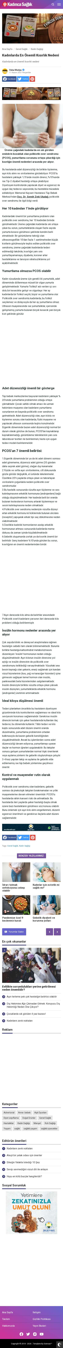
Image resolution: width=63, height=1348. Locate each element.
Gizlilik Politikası (42, 1319)
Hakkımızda (8, 1325)
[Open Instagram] (35, 1334)
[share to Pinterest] (32, 79)
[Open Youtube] (41, 1334)
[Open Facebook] (21, 1334)
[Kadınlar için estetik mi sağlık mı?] (47, 872)
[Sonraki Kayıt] (57, 931)
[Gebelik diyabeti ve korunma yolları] (47, 905)
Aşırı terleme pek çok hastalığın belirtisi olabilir (32, 996)
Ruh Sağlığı (50, 1123)
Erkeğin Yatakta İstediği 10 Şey (23, 1162)
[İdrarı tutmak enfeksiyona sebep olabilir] (16, 872)
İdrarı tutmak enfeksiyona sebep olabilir (13, 887)
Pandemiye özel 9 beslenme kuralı (12, 919)
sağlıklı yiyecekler (49, 1128)
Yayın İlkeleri (39, 1325)
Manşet (37, 1123)
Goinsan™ (48, 1344)
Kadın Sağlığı (24, 846)
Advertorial (9, 1112)
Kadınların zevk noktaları (20, 1020)
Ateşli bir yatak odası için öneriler (24, 1155)
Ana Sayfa (7, 1312)
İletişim (37, 1312)
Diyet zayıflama (11, 1118)
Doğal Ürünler (28, 1118)
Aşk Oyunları (40, 1112)
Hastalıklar (9, 1123)
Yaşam (7, 1128)
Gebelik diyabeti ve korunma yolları (44, 919)
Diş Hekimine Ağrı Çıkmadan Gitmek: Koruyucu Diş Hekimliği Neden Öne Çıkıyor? (33, 1005)
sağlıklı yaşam (30, 1128)
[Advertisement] (31, 351)
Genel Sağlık (12, 846)
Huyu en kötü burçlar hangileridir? (24, 1176)
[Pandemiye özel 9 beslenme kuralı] (16, 905)
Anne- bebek (24, 1112)
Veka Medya (15, 70)
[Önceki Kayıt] (49, 931)
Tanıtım (6, 1319)
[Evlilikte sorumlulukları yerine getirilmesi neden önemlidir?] (31, 965)
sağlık (17, 1128)
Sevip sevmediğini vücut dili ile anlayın (27, 1169)
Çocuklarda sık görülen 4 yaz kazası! (26, 1013)
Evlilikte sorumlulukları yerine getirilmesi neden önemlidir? (29, 988)
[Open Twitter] (28, 1334)
